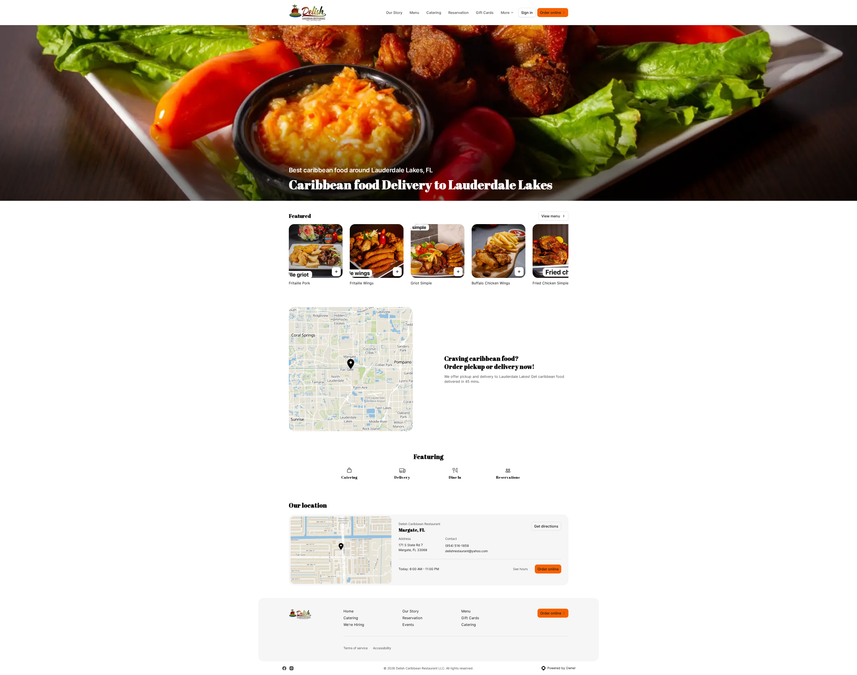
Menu (414, 12)
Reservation (458, 12)
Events (408, 624)
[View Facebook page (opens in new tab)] (284, 668)
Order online (548, 569)
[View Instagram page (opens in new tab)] (291, 668)
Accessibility (382, 648)
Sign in (527, 12)
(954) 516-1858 (457, 546)
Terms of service (355, 648)
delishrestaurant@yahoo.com (466, 551)
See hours (520, 569)
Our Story (394, 12)
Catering (433, 12)
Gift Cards (485, 12)
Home (348, 611)
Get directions (546, 526)
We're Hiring (353, 624)
